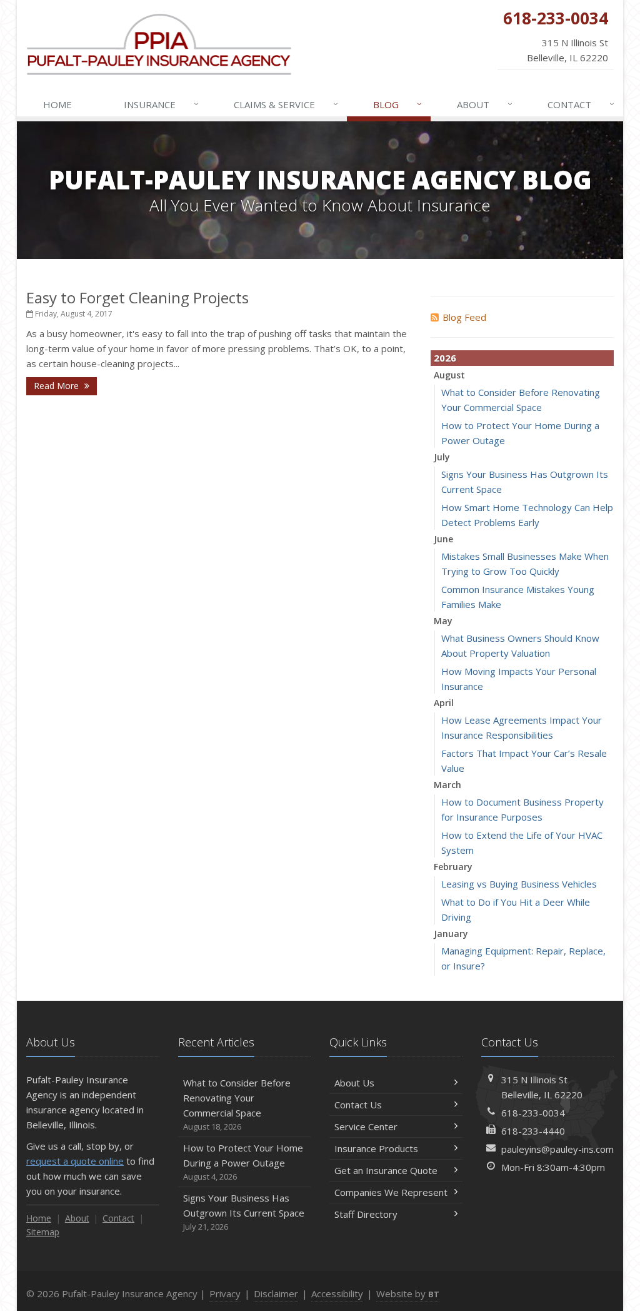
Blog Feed (464, 317)
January (451, 933)
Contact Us (358, 1104)
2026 (445, 358)
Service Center (366, 1126)
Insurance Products (376, 1148)
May (443, 621)
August (449, 375)
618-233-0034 (533, 1112)
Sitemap (42, 1232)
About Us (354, 1082)
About (485, 104)
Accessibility (337, 1293)
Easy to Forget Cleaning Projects (137, 297)
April (444, 703)
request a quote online (75, 1161)
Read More (57, 386)
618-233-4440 (533, 1131)
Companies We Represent (391, 1192)
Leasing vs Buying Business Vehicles (519, 884)
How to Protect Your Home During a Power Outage (243, 1161)
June (443, 539)
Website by (407, 1293)
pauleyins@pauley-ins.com (557, 1149)
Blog (397, 104)
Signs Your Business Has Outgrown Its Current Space (243, 1212)
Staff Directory (366, 1214)
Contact (581, 104)
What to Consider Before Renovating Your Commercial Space (237, 1104)
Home (57, 104)
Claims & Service (286, 104)
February (453, 867)
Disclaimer (276, 1293)
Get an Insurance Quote (386, 1170)
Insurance (161, 104)
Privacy (225, 1293)
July (442, 457)
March (447, 785)
